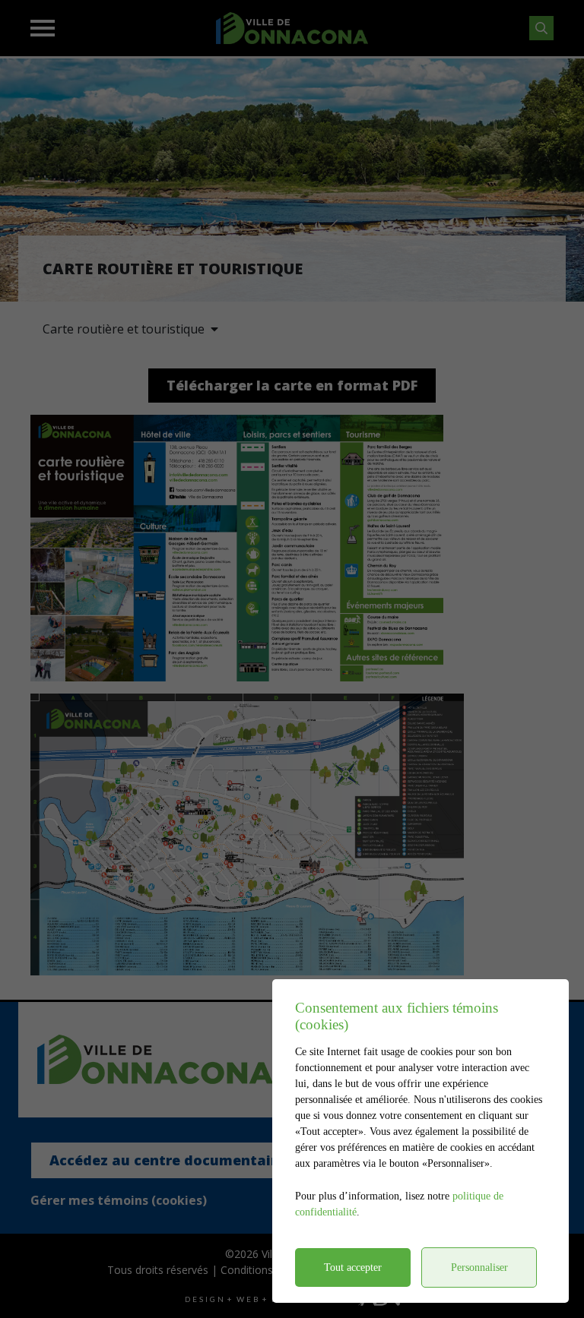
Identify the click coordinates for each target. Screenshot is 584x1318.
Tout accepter (353, 1267)
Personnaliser (479, 1267)
